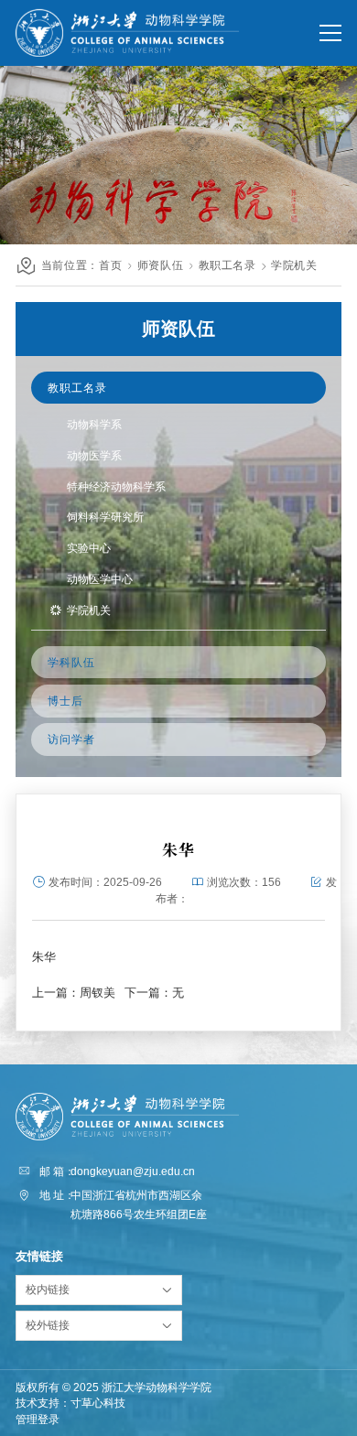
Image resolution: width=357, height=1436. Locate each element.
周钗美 (97, 992)
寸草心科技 (97, 1403)
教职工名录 (227, 265)
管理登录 (38, 1419)
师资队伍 (160, 265)
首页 (110, 265)
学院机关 (294, 265)
